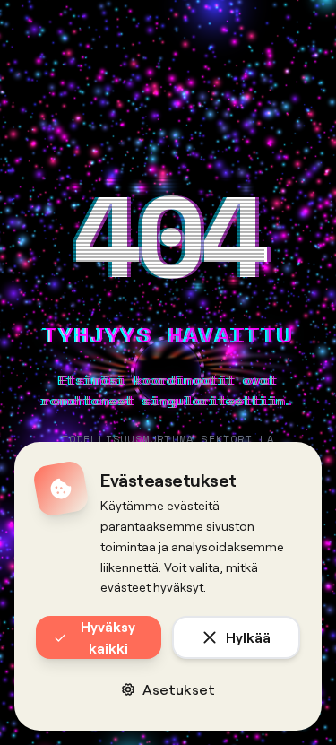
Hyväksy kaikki (108, 637)
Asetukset (178, 688)
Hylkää (248, 636)
